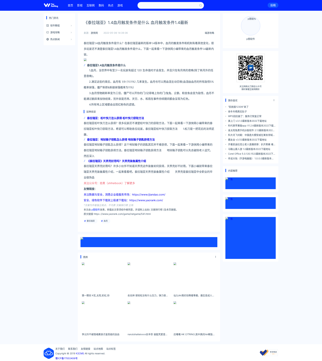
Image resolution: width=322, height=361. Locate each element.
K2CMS (80, 353)
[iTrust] (268, 355)
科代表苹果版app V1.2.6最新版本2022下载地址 (251, 126)
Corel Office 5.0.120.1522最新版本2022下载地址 (252, 154)
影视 (80, 5)
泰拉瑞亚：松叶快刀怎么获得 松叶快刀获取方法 (115, 118)
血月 (106, 221)
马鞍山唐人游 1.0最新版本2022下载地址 (249, 149)
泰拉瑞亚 (91, 221)
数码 (101, 5)
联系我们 (72, 348)
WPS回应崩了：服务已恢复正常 (244, 116)
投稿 (273, 5)
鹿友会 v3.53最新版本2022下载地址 (247, 139)
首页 (70, 5)
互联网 (91, 5)
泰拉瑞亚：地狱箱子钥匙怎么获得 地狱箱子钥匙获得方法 (121, 139)
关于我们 (60, 348)
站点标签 (111, 348)
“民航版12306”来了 (238, 106)
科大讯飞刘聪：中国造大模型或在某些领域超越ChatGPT (251, 135)
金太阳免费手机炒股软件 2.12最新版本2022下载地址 (251, 131)
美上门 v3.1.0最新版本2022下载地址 (247, 120)
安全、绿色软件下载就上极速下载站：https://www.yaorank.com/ (123, 200)
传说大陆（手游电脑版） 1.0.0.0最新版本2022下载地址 (250, 159)
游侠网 (94, 32)
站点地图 (98, 348)
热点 (110, 5)
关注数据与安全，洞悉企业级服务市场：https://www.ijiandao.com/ (124, 194)
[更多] (215, 257)
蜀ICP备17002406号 (66, 358)
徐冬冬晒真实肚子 (237, 111)
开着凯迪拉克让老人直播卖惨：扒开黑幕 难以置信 (252, 145)
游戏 (120, 5)
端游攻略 (209, 32)
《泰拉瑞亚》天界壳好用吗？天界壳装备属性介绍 (116, 161)
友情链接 (85, 348)
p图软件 (95, 209)
